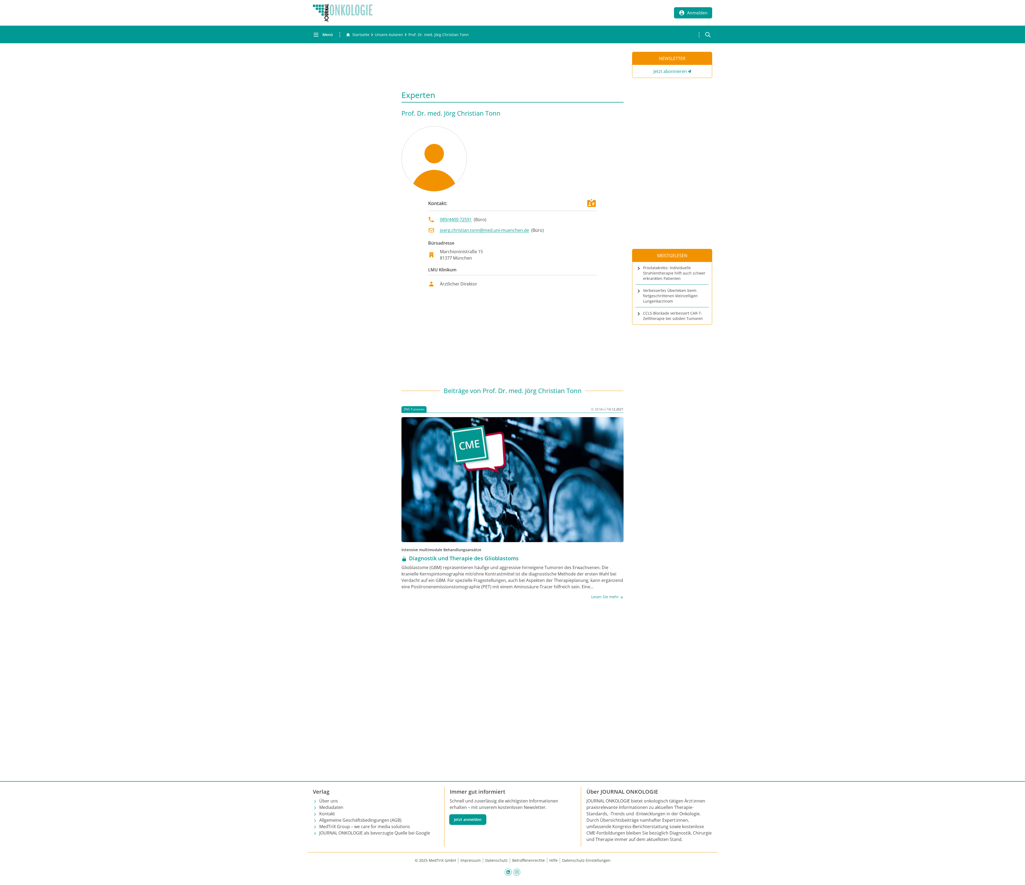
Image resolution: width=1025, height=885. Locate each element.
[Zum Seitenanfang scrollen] (1015, 875)
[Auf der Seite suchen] (708, 34)
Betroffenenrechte (528, 860)
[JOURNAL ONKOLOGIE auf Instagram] (516, 871)
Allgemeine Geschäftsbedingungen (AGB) (360, 820)
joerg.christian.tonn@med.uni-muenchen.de (484, 230)
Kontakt (327, 814)
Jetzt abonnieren (670, 71)
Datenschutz (496, 860)
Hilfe (553, 860)
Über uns (328, 801)
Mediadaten (331, 807)
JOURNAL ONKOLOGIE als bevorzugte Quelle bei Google (374, 833)
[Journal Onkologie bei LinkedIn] (508, 871)
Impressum (470, 860)
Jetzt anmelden (468, 819)
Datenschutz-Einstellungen (586, 860)
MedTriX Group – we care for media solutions (364, 826)
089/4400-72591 (456, 219)
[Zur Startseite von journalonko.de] (343, 13)
